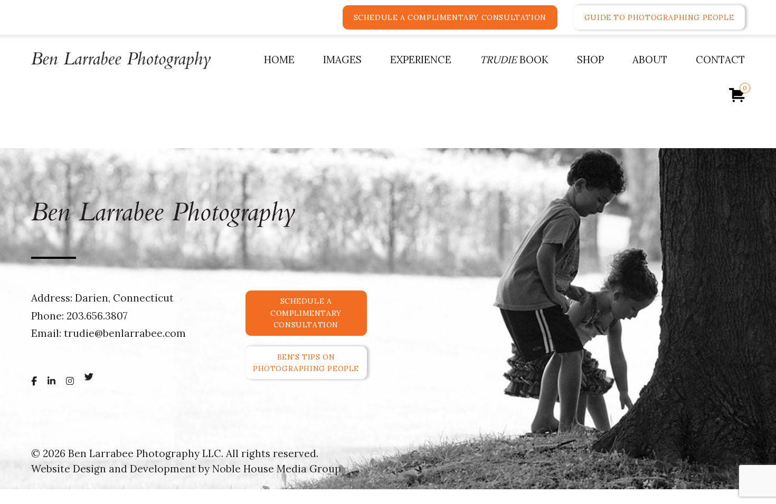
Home (279, 59)
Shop (590, 59)
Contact (720, 59)
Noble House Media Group (276, 468)
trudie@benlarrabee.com (125, 333)
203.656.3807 (97, 315)
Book (514, 59)
